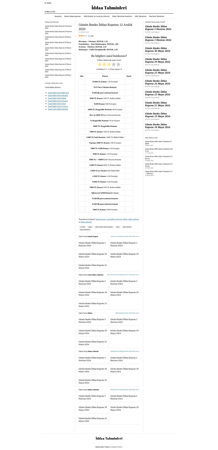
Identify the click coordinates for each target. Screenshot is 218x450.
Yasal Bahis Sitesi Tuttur (58, 106)
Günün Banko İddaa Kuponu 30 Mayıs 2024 (58, 38)
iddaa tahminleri (85, 229)
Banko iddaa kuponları (72, 16)
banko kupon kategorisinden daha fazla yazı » (125, 236)
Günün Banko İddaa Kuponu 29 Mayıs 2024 (58, 43)
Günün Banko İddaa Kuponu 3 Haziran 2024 (58, 27)
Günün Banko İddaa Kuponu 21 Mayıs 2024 (58, 65)
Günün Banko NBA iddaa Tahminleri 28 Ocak (158, 150)
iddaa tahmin (133, 219)
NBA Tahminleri (140, 16)
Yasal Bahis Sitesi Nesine (58, 101)
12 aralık (82, 227)
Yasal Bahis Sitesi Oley (57, 103)
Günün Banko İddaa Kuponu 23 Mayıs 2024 (58, 60)
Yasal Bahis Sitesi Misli (57, 98)
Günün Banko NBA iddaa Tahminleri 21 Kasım (158, 157)
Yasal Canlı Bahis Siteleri (58, 109)
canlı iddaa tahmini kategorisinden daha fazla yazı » (123, 275)
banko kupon (101, 219)
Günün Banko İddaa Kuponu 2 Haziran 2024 (58, 32)
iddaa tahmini (86, 222)
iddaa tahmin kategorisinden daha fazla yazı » (124, 351)
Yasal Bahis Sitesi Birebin (58, 95)
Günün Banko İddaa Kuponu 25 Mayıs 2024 (58, 49)
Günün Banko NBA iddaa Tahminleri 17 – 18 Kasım (158, 172)
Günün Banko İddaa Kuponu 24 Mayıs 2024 (58, 54)
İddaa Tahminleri (109, 8)
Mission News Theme (102, 447)
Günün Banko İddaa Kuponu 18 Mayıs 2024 (58, 76)
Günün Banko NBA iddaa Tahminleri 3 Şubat (158, 142)
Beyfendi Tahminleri (156, 16)
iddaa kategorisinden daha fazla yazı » (127, 313)
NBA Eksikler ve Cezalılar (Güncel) (96, 16)
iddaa (125, 219)
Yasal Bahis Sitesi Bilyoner (58, 92)
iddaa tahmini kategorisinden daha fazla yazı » (124, 389)
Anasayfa (58, 16)
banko (90, 227)
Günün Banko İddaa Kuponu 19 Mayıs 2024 (58, 71)
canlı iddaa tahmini (114, 219)
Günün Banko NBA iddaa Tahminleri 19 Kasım (158, 165)
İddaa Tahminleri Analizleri (122, 16)
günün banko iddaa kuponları (104, 227)
